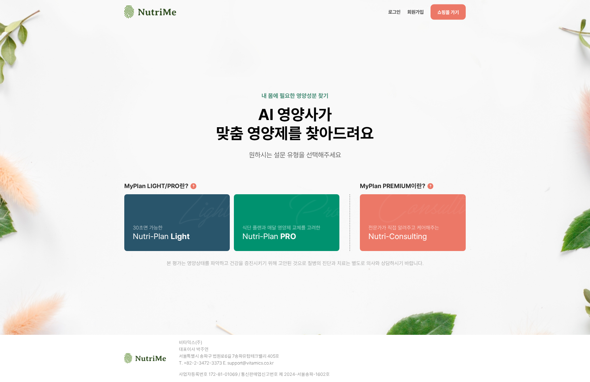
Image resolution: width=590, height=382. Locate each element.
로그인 (394, 11)
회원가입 (415, 11)
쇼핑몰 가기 (448, 12)
